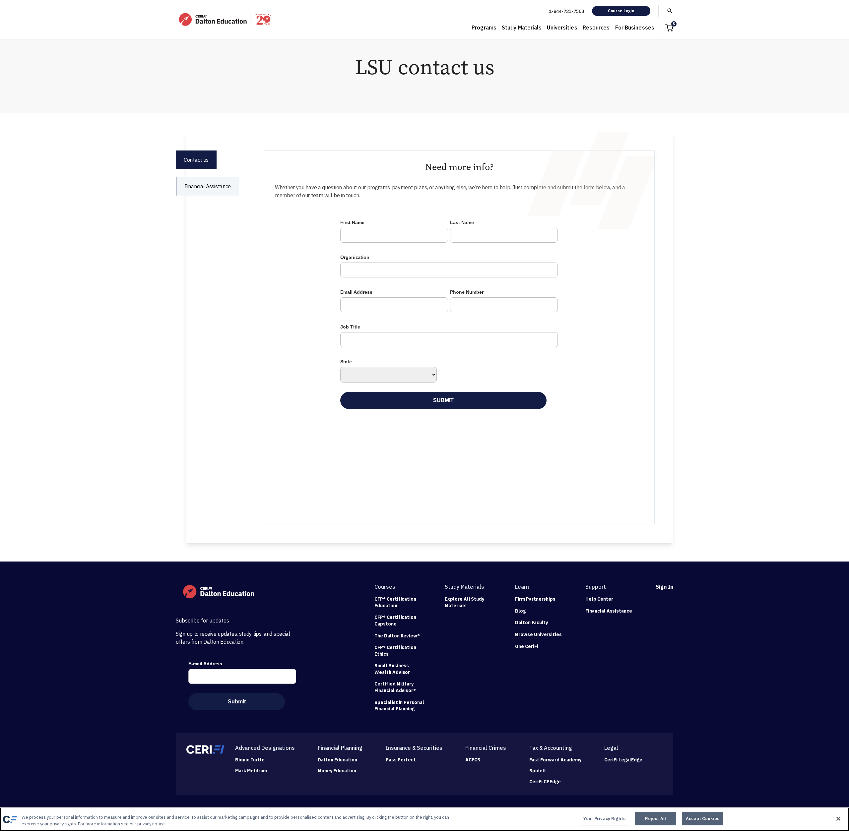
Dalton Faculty (531, 622)
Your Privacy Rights (604, 818)
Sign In (664, 586)
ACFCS (472, 760)
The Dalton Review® (397, 636)
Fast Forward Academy (555, 760)
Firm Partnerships (535, 599)
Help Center (599, 599)
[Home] (225, 19)
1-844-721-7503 (566, 11)
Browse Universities (538, 634)
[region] (424, 819)
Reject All (655, 818)
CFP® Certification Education (395, 602)
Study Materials (522, 27)
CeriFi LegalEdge (623, 760)
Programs (484, 27)
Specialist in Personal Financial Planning (399, 705)
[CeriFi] (205, 749)
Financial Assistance (608, 611)
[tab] (196, 159)
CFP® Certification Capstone (395, 620)
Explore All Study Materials (464, 602)
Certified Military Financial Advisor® (395, 687)
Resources (596, 27)
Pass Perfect (401, 760)
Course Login (621, 10)
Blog (520, 611)
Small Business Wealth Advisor (392, 669)
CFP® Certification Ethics (395, 650)
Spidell (537, 771)
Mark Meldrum (251, 771)
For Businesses (634, 27)
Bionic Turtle (250, 760)
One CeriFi (526, 646)
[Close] (838, 818)
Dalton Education (337, 760)
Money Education (337, 771)
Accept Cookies (702, 818)
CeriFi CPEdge (545, 782)
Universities (562, 27)
